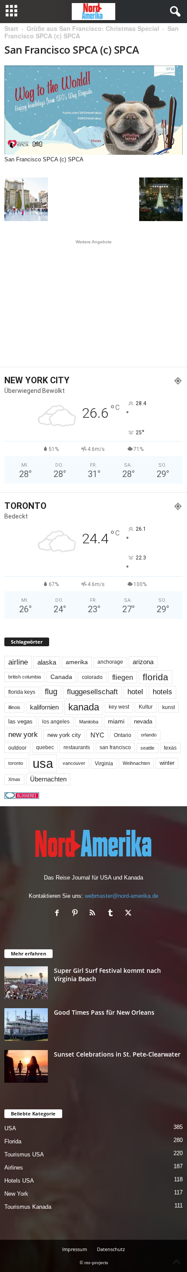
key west (119, 706)
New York (16, 1193)
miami (116, 721)
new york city (64, 735)
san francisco (115, 747)
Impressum (74, 1249)
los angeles (56, 722)
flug (51, 691)
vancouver (74, 763)
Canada (61, 676)
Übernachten (48, 779)
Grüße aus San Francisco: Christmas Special (93, 28)
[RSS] (95, 914)
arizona (143, 661)
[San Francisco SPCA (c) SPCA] (93, 110)
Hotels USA (19, 1180)
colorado (92, 677)
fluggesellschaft (92, 692)
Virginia (104, 763)
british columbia (24, 676)
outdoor (17, 747)
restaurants (76, 747)
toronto (15, 763)
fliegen (122, 677)
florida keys (21, 692)
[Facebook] (59, 914)
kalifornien (44, 707)
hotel (135, 692)
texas (170, 748)
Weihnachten (136, 763)
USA (10, 1128)
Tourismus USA (24, 1154)
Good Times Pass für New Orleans (104, 1012)
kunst (168, 707)
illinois (14, 707)
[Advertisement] (93, 303)
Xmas (14, 779)
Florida (12, 1141)
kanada (83, 707)
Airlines (13, 1167)
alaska (46, 662)
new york (23, 734)
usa (43, 763)
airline (18, 662)
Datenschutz (111, 1249)
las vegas (20, 722)
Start (11, 28)
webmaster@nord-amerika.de (121, 896)
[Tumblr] (112, 914)
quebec (45, 747)
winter (167, 763)
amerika (77, 662)
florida (155, 677)
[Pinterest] (77, 914)
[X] (129, 914)
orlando (149, 734)
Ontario (122, 735)
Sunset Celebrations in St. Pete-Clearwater (117, 1054)
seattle (147, 747)
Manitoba (88, 721)
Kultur (146, 706)
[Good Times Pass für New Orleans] (26, 1024)
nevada (143, 721)
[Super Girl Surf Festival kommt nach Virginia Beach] (26, 982)
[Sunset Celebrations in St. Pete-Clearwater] (26, 1066)
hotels (162, 692)
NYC (97, 735)
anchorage (110, 662)
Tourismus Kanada (27, 1207)
